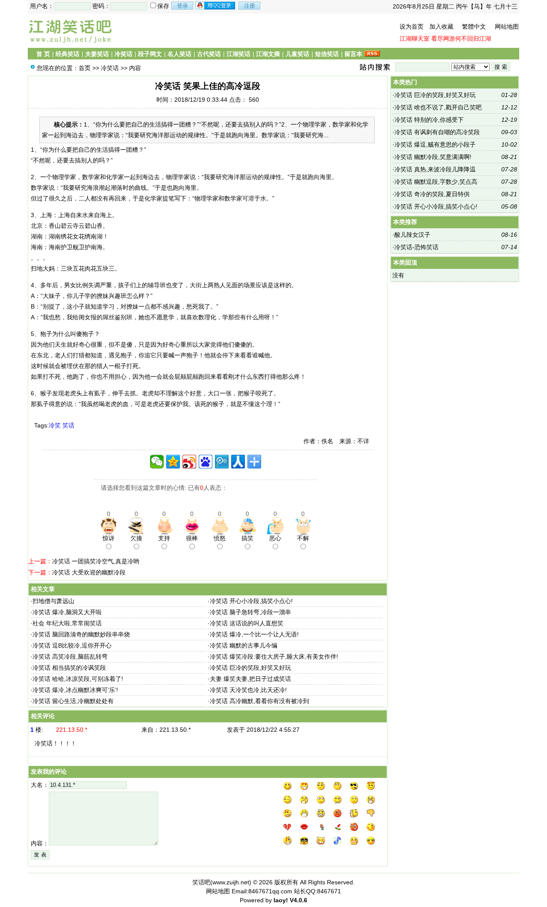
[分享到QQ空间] (173, 461)
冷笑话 (123, 53)
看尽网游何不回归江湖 (461, 38)
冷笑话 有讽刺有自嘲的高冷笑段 (437, 132)
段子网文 (150, 53)
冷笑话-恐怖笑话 (416, 247)
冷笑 (55, 425)
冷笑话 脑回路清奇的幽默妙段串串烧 (81, 634)
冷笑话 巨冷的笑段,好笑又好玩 (250, 667)
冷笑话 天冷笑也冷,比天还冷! (248, 689)
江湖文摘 (268, 53)
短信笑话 (327, 53)
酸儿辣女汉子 (412, 234)
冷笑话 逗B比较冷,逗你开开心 (72, 645)
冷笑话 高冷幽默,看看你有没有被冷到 (259, 701)
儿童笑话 (297, 53)
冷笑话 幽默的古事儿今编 (243, 645)
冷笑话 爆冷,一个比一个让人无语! (254, 634)
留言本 (353, 53)
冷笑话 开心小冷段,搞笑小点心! (251, 601)
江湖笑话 (238, 53)
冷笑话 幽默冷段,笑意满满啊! (432, 156)
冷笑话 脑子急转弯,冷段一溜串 (250, 612)
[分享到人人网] (238, 461)
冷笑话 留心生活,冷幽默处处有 (73, 701)
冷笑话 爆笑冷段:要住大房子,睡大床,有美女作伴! (274, 656)
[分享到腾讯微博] (222, 461)
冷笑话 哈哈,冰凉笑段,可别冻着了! (77, 678)
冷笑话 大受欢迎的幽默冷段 (89, 572)
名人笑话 (179, 53)
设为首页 (411, 26)
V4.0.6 (298, 900)
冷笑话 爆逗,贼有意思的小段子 (435, 144)
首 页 (43, 53)
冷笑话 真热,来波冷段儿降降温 (435, 169)
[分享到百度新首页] (205, 461)
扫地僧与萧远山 (53, 601)
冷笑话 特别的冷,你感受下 (429, 119)
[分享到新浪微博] (189, 461)
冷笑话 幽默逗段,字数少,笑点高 (435, 181)
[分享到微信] (157, 461)
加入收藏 (441, 26)
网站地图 (507, 26)
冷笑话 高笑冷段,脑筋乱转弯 (70, 656)
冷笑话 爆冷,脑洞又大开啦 (67, 612)
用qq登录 (215, 5)
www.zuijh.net (230, 882)
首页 (85, 68)
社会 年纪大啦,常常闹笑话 (67, 623)
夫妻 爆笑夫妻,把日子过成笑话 (250, 678)
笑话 (68, 425)
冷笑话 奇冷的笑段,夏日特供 (432, 194)
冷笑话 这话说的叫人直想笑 (246, 623)
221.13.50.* (175, 729)
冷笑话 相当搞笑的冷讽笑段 (69, 667)
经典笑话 (67, 53)
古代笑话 (209, 53)
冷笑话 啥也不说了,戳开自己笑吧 (438, 107)
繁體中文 (474, 26)
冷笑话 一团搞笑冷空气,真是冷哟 (95, 561)
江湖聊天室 (414, 38)
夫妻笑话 (97, 53)
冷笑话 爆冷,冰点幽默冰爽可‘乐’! (75, 689)
